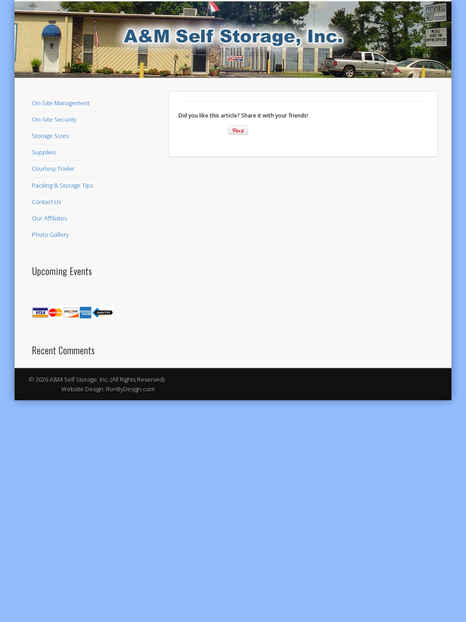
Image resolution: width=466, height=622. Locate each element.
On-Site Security (54, 119)
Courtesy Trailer (53, 168)
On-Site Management (61, 103)
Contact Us (46, 202)
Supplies (44, 152)
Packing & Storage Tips (62, 185)
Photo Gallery (50, 234)
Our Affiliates (49, 218)
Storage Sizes (50, 136)
